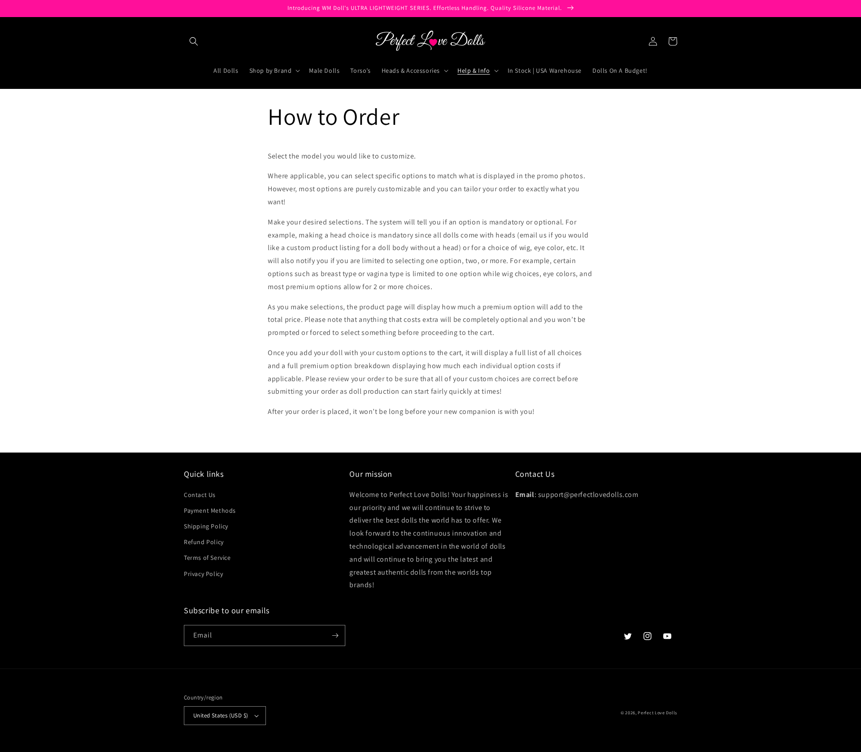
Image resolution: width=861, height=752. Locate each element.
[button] (194, 41)
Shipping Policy (206, 526)
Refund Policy (204, 542)
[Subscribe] (335, 635)
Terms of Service (207, 558)
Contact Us (200, 495)
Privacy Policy (203, 574)
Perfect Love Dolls (657, 713)
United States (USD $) (220, 715)
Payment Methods (210, 510)
